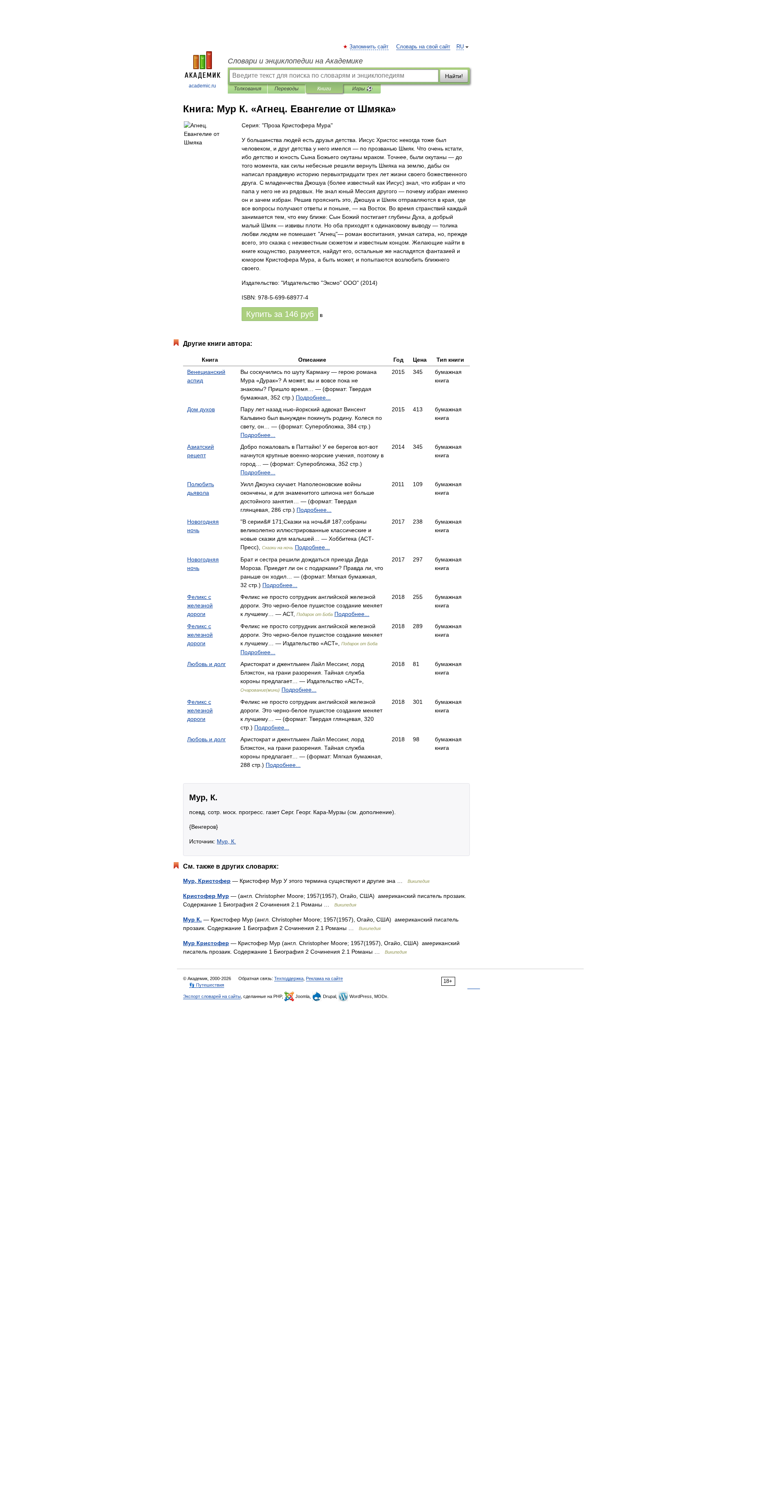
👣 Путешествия (206, 985)
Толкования (247, 89)
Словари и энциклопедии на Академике (295, 61)
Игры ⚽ (362, 89)
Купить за (280, 314)
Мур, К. (226, 841)
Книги (324, 89)
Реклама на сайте (324, 978)
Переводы (287, 89)
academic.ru (202, 86)
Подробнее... (313, 397)
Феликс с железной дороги (200, 605)
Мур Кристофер (206, 943)
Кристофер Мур (206, 896)
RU (460, 47)
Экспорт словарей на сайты (212, 996)
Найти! (454, 76)
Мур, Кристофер (207, 881)
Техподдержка (288, 978)
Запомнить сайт (369, 47)
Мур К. (192, 919)
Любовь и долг (206, 664)
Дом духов (201, 409)
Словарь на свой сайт (423, 47)
